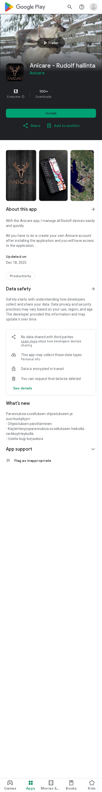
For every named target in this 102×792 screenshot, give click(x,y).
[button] (23, 97)
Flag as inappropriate (28, 460)
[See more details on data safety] (22, 388)
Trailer (50, 43)
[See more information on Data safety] (93, 289)
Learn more (29, 341)
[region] (51, 93)
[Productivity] (20, 276)
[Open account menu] (94, 7)
